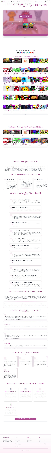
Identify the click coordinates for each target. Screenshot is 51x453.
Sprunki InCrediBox (13, 1)
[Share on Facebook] (20, 52)
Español (40, 438)
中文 (44, 440)
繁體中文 (40, 441)
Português (40, 444)
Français (45, 444)
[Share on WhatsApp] (27, 52)
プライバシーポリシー (30, 440)
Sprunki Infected (32, 1)
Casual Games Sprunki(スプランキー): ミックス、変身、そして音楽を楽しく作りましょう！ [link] (22, 3)
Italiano (45, 443)
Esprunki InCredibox (19, 1)
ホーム (9, 1)
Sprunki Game (8, 3)
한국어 (39, 443)
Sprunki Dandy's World (26, 1)
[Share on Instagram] (22, 52)
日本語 (45, 441)
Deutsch (40, 440)
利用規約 (28, 441)
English (45, 438)
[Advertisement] (25, 43)
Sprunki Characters (17, 440)
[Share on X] (18, 52)
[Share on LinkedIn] (24, 52)
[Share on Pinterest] (33, 52)
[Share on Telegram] (29, 52)
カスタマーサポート (29, 438)
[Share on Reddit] (31, 52)
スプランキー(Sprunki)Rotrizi (38, 305)
